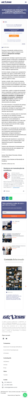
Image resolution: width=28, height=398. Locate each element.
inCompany (6, 353)
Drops (4, 367)
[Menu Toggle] (26, 2)
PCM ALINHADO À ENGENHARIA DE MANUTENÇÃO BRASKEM (18, 235)
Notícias (5, 364)
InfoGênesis (6, 361)
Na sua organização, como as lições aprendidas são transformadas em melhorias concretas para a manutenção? (13, 296)
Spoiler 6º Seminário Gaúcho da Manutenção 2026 (18, 246)
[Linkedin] (3, 338)
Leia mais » (14, 222)
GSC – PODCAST (15, 221)
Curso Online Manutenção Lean (10, 350)
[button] (3, 198)
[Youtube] (6, 338)
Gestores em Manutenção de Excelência (12, 346)
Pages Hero (17, 395)
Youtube (5, 374)
